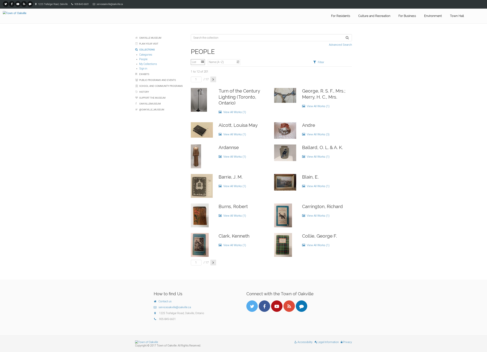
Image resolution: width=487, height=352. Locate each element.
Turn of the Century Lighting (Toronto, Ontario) (239, 96)
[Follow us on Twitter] (6, 4)
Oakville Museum (150, 37)
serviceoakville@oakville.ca (174, 307)
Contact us (165, 301)
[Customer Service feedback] (30, 4)
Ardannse (229, 147)
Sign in (143, 68)
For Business (407, 16)
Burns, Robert (233, 206)
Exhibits (144, 74)
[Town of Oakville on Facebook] (12, 4)
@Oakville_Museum (151, 109)
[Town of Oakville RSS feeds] (24, 4)
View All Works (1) (234, 112)
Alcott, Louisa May (238, 125)
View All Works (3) (317, 134)
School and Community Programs (161, 86)
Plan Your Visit (148, 43)
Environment (433, 16)
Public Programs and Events (157, 80)
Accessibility (305, 342)
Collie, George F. (319, 236)
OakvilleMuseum (150, 103)
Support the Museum (152, 97)
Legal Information (328, 342)
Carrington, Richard (322, 206)
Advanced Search (340, 44)
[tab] (318, 62)
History (144, 91)
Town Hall (457, 16)
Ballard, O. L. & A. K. (322, 147)
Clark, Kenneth (234, 236)
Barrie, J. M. (231, 177)
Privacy (347, 342)
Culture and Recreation (374, 16)
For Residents (340, 16)
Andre (308, 125)
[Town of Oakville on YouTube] (18, 4)
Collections (147, 49)
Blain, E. (310, 177)
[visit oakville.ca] (188, 342)
